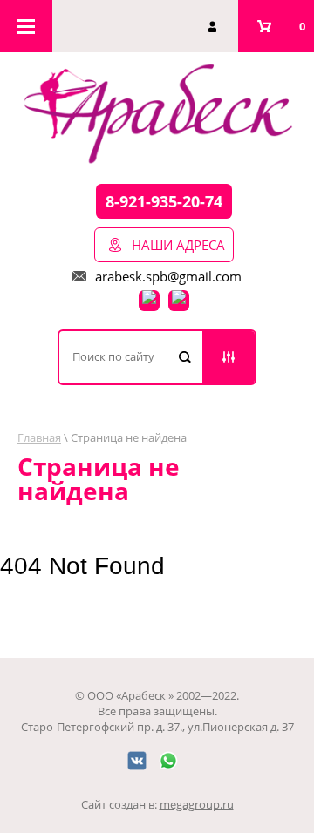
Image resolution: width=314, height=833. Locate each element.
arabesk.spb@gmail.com (168, 276)
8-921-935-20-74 (164, 201)
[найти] (184, 357)
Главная (39, 437)
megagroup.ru (197, 804)
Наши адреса (178, 245)
